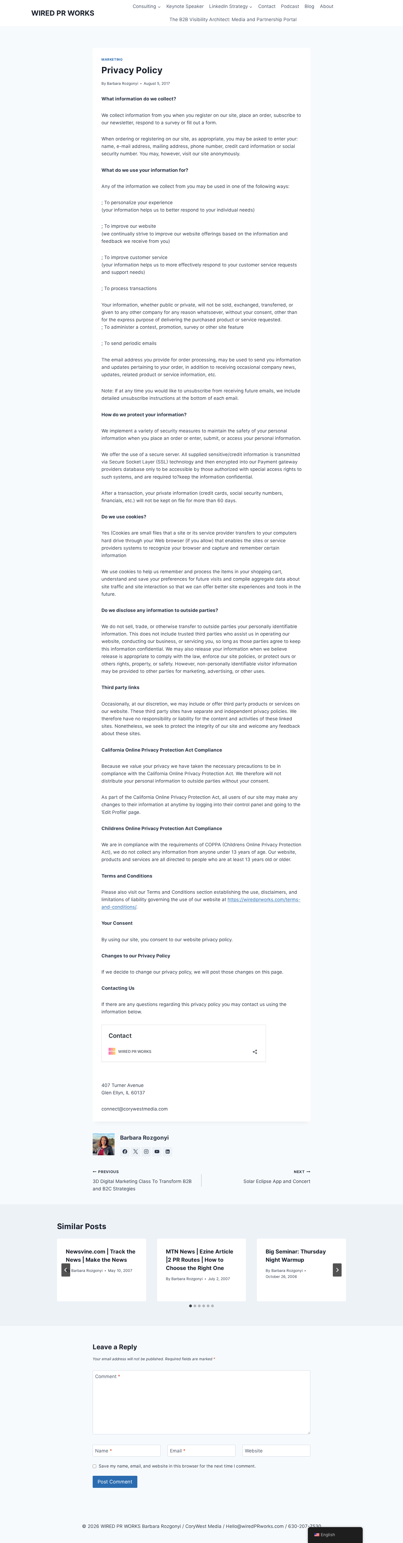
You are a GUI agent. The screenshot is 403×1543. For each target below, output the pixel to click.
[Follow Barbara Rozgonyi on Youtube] (156, 1151)
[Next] (337, 1270)
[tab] (190, 1306)
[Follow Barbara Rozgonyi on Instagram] (146, 1151)
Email (178, 1451)
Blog (309, 6)
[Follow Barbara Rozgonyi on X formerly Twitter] (135, 1151)
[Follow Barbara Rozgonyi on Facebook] (124, 1151)
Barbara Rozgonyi (122, 83)
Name (103, 1451)
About (326, 6)
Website (254, 1451)
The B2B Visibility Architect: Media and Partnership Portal (233, 19)
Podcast (290, 6)
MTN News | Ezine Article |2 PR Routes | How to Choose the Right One (199, 1259)
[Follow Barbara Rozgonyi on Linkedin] (167, 1151)
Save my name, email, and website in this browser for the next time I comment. (177, 1466)
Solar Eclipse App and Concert (276, 1177)
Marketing (112, 59)
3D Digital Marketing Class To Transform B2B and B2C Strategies (142, 1180)
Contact (267, 6)
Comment (107, 1376)
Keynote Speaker (185, 6)
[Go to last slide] (65, 1270)
